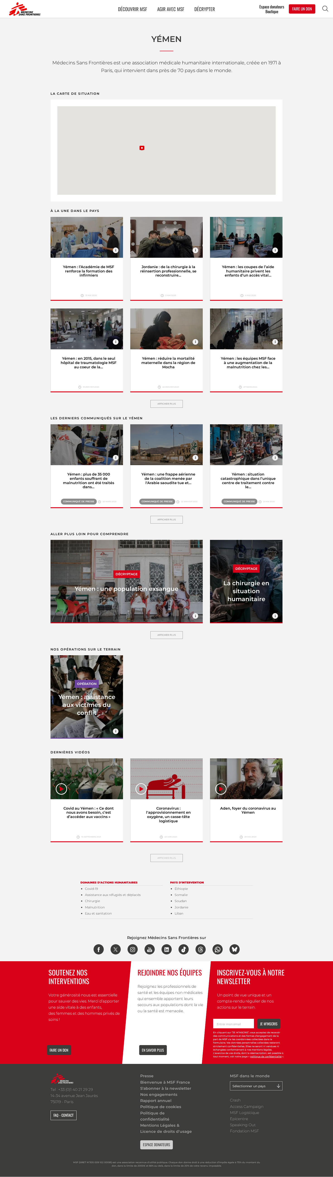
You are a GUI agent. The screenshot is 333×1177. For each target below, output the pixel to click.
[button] (142, 145)
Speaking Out (243, 1125)
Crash (235, 1100)
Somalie (181, 895)
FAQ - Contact (63, 1115)
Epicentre (239, 1118)
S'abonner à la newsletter (165, 1088)
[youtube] (150, 949)
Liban (179, 913)
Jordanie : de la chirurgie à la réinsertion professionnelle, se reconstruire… (168, 271)
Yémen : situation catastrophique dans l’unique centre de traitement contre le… (248, 480)
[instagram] (133, 949)
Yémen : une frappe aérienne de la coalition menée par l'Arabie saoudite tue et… (168, 478)
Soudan (181, 901)
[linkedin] (167, 949)
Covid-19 (91, 889)
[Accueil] (24, 9)
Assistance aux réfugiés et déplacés (113, 895)
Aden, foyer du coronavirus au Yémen (248, 810)
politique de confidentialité (266, 1056)
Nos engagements (158, 1094)
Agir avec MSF (170, 8)
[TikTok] (184, 949)
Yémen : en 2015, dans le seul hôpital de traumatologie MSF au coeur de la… (88, 362)
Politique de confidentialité (154, 1116)
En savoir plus (153, 1050)
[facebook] (99, 949)
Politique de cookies (160, 1106)
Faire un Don (302, 9)
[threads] (200, 949)
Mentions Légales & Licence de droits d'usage (166, 1128)
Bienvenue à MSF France (165, 1082)
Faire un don (59, 1050)
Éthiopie (181, 889)
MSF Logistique (244, 1112)
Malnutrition (95, 907)
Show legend (115, 250)
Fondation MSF (244, 1131)
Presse (147, 1076)
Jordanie (181, 907)
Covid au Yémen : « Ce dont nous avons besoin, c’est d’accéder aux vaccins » (88, 812)
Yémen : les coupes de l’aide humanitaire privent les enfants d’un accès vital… (248, 271)
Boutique (271, 11)
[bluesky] (234, 949)
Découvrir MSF (132, 8)
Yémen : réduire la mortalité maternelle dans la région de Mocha (168, 362)
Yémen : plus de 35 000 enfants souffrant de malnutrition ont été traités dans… (88, 480)
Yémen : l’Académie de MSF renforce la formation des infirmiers (88, 271)
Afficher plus (166, 403)
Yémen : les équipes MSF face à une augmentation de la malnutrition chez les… (248, 362)
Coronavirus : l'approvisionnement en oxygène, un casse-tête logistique (168, 814)
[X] (116, 949)
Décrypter (204, 8)
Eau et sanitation (98, 913)
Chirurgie (92, 901)
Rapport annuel (155, 1100)
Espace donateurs (271, 6)
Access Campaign (246, 1106)
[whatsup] (217, 949)
